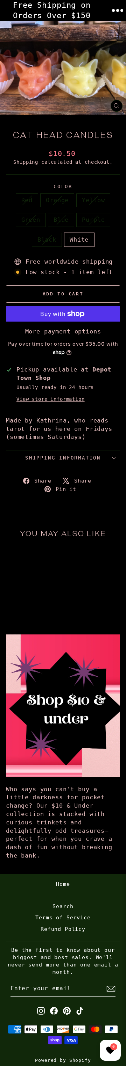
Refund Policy (63, 929)
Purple (93, 219)
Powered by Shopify (63, 1060)
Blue (61, 219)
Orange (57, 200)
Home (63, 884)
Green (30, 219)
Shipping (25, 162)
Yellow (93, 200)
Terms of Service (63, 917)
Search (62, 906)
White (79, 239)
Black (46, 239)
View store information (50, 399)
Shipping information (63, 458)
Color (63, 186)
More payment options (63, 331)
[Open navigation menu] (117, 10)
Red (27, 200)
